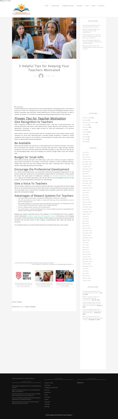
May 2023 (86, 221)
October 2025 (87, 166)
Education (79, 5)
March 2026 (86, 157)
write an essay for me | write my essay (23, 378)
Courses (85, 125)
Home (46, 5)
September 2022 (88, 237)
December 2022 (87, 230)
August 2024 (86, 190)
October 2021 (87, 264)
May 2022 (86, 247)
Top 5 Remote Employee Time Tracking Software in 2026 (91, 26)
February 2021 (87, 278)
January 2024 (87, 204)
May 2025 (86, 173)
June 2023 (86, 218)
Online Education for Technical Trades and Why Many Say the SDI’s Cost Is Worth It (23, 285)
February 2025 (87, 176)
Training (85, 139)
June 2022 (86, 245)
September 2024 (88, 188)
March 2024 (86, 199)
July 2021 (86, 268)
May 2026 (86, 154)
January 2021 (87, 280)
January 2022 (87, 256)
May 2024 (86, 195)
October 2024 (87, 185)
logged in (21, 306)
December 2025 (87, 162)
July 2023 (86, 216)
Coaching (85, 120)
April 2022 (86, 249)
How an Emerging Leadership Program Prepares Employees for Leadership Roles (44, 285)
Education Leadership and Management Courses (41, 216)
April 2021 (86, 273)
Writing (85, 141)
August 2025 (86, 171)
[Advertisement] (44, 92)
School (93, 5)
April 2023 (86, 223)
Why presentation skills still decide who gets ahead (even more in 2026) (64, 285)
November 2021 (87, 261)
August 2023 (86, 214)
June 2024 (86, 192)
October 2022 (87, 235)
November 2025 (87, 164)
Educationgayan (67, 415)
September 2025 (88, 169)
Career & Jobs (55, 5)
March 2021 (86, 275)
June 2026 (86, 152)
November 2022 (87, 233)
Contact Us (101, 5)
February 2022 (87, 254)
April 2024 (86, 197)
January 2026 (87, 159)
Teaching (85, 136)
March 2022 (86, 252)
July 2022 (86, 242)
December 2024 (87, 180)
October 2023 (87, 209)
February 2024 (87, 202)
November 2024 (87, 183)
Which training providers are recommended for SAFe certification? (91, 30)
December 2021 (87, 259)
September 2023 (88, 211)
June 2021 (86, 271)
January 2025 (87, 178)
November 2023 (87, 207)
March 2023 (86, 226)
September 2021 (88, 266)
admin (35, 76)
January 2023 (87, 228)
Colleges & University (68, 5)
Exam (86, 5)
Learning (85, 132)
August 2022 (86, 240)
